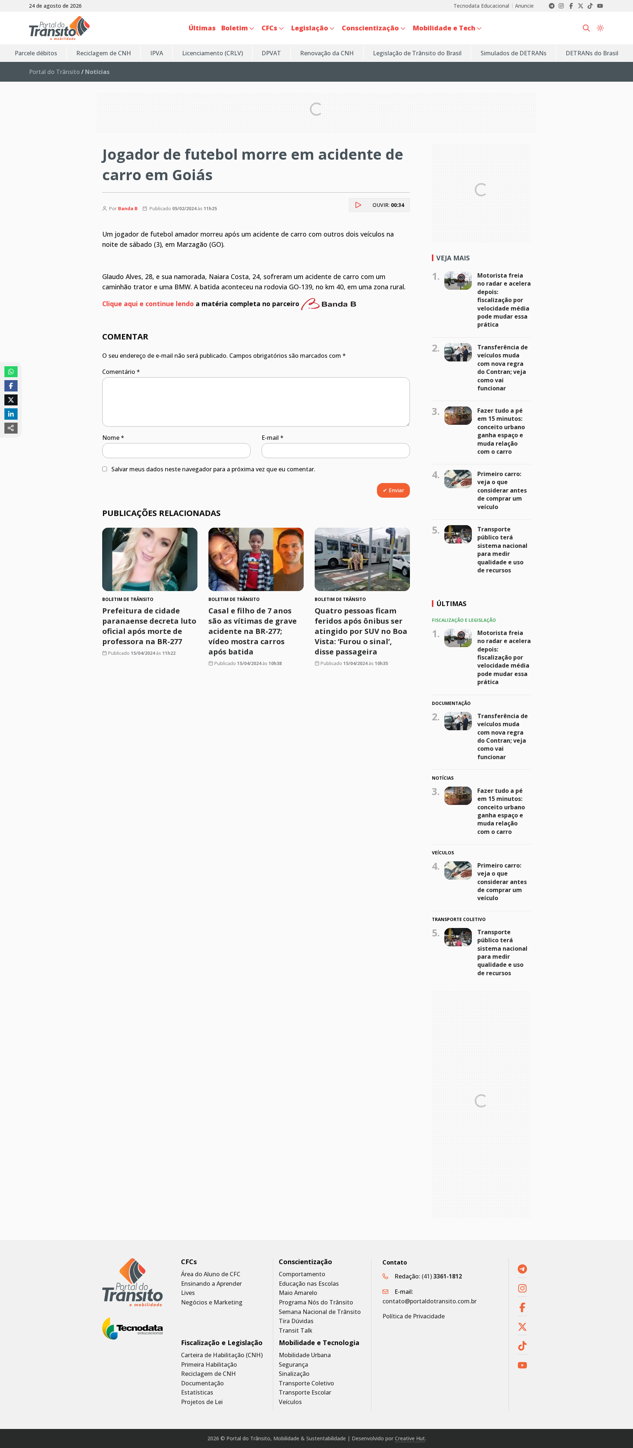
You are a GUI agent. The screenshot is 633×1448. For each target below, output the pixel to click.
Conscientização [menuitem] (370, 27)
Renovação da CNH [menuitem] (327, 53)
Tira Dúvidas (296, 1321)
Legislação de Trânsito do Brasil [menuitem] (417, 53)
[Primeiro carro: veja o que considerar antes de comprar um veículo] (458, 479)
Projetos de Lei (202, 1402)
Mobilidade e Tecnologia (319, 1342)
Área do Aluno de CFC (210, 1274)
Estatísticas (197, 1392)
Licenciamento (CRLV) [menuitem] (212, 53)
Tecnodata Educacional (481, 5)
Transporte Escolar (305, 1392)
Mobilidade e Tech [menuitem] (444, 27)
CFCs (189, 1261)
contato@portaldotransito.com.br (429, 1301)
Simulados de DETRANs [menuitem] (514, 53)
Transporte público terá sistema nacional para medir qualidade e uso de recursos (502, 549)
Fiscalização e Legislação (222, 1342)
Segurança (293, 1364)
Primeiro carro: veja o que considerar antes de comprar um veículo (502, 490)
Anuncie (524, 5)
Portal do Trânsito (54, 72)
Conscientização (305, 1261)
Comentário (121, 372)
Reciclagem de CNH (208, 1373)
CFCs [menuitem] (269, 27)
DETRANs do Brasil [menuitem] (592, 53)
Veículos (290, 1402)
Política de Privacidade (413, 1316)
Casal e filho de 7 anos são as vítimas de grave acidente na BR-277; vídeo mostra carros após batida (252, 631)
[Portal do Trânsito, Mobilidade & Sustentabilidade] (132, 1282)
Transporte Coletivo (306, 1383)
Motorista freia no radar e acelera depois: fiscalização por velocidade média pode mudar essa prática (504, 299)
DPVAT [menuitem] (271, 53)
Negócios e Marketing (212, 1302)
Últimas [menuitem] (202, 27)
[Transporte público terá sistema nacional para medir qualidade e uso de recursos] (458, 534)
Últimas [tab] (451, 603)
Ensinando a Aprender (211, 1283)
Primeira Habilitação (209, 1364)
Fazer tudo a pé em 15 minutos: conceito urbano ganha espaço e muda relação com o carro (501, 431)
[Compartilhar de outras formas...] (11, 428)
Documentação (202, 1383)
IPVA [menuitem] (156, 53)
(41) (442, 1276)
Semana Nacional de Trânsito (320, 1311)
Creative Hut (410, 1438)
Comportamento (302, 1274)
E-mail (273, 438)
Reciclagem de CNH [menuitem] (103, 53)
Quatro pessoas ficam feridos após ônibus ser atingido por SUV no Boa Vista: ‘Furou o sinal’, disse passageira (361, 631)
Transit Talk (295, 1330)
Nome (113, 438)
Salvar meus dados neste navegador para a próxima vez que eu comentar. (213, 469)
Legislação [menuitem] (309, 27)
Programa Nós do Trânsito (316, 1302)
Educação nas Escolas (309, 1283)
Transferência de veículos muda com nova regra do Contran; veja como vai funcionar (502, 367)
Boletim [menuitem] (234, 27)
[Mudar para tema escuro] (600, 28)
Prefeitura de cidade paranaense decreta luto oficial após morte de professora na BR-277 (149, 626)
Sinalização (294, 1373)
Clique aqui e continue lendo (148, 303)
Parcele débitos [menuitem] (36, 53)
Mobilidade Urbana (305, 1355)
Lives (188, 1292)
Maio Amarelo (298, 1292)
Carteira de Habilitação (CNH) (222, 1355)
